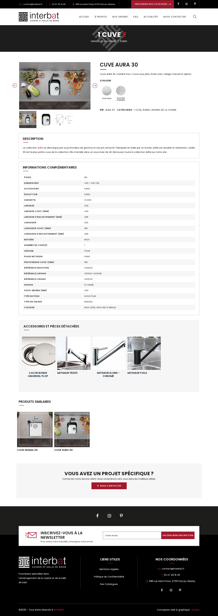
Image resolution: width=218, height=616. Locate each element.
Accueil (84, 16)
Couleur (105, 80)
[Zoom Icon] (54, 86)
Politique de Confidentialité (109, 576)
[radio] (106, 93)
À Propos (101, 16)
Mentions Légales (109, 569)
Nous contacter (109, 486)
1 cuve (109, 34)
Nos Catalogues (109, 584)
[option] (54, 86)
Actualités (151, 16)
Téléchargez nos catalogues (151, 4)
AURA (40, 147)
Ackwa (195, 609)
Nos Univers (120, 16)
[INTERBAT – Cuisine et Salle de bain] (39, 16)
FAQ (135, 16)
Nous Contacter (174, 16)
